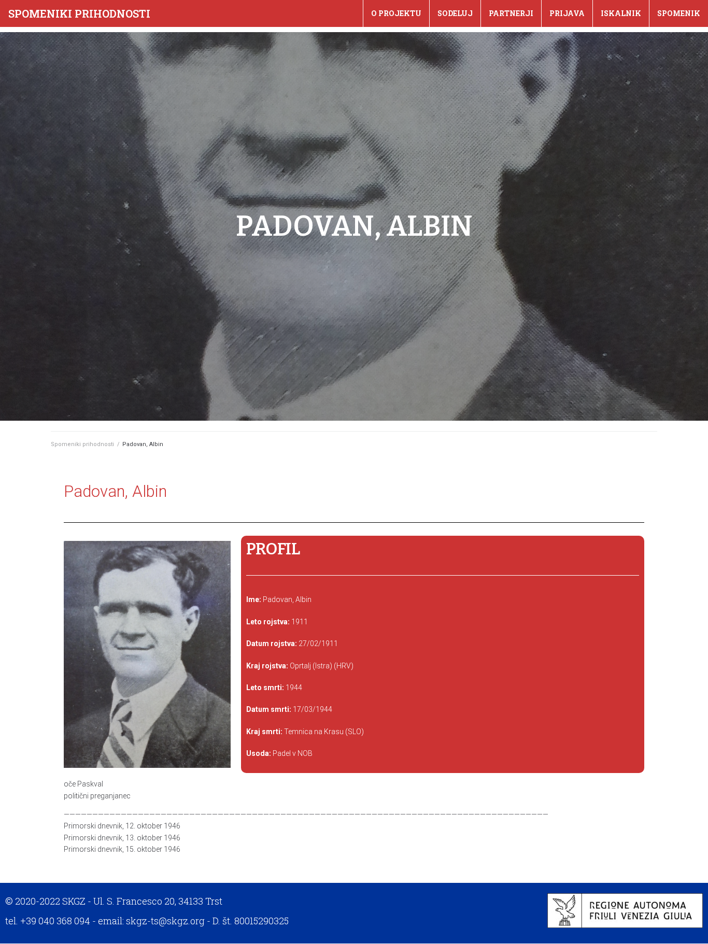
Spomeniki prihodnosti (79, 13)
